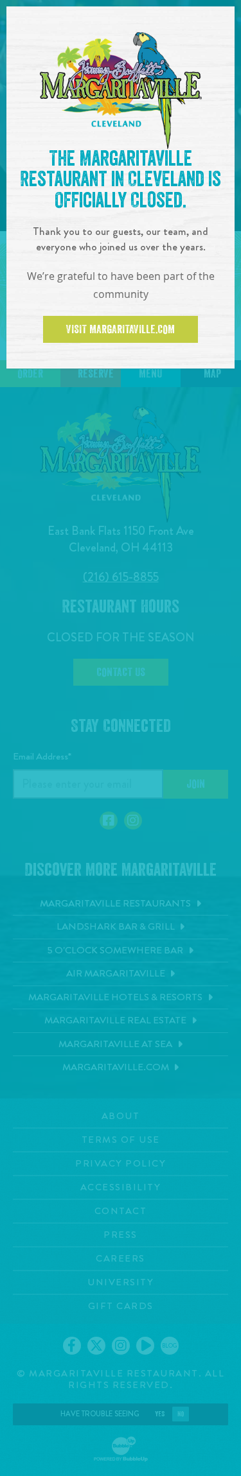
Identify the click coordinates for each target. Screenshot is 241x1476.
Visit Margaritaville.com (120, 329)
